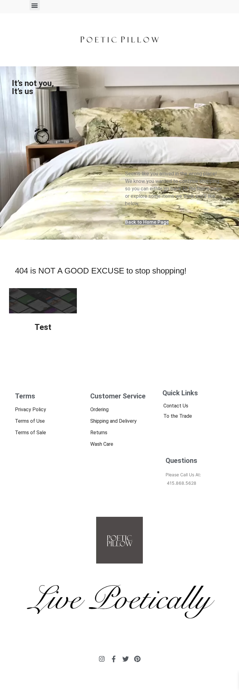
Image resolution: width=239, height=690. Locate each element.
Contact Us (175, 406)
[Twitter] (125, 659)
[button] (35, 5)
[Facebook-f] (113, 659)
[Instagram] (102, 659)
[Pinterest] (137, 659)
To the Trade (177, 416)
